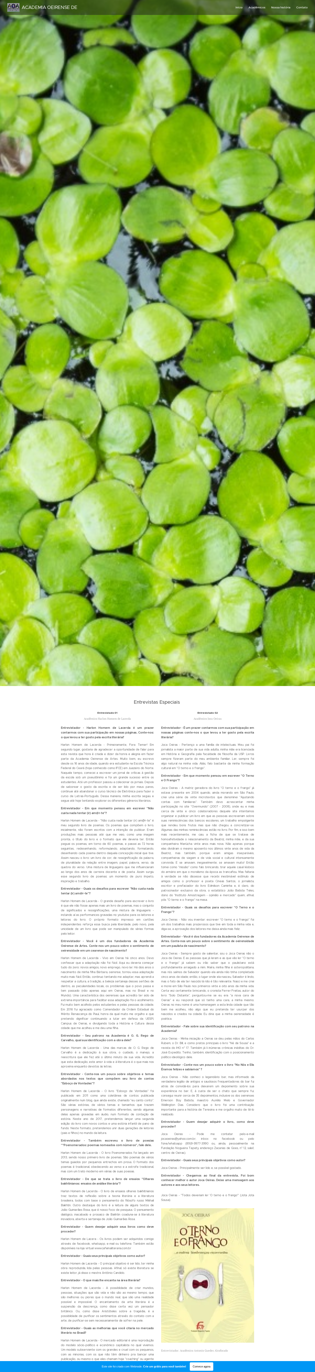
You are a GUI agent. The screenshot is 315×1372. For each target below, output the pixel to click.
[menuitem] (240, 7)
